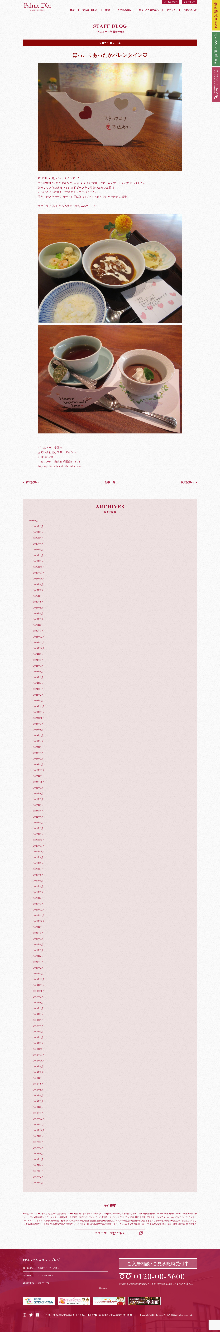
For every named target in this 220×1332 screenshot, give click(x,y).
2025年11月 (39, 572)
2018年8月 (38, 1072)
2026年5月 (38, 537)
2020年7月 (38, 938)
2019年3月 (38, 1031)
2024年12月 (39, 636)
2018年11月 (39, 1054)
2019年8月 (38, 1002)
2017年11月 (39, 1124)
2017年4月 (38, 1165)
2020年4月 (38, 956)
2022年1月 (38, 834)
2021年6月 (38, 874)
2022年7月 (38, 799)
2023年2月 (38, 758)
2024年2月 (38, 694)
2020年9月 (38, 927)
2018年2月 (38, 1107)
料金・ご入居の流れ (149, 10)
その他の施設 (124, 10)
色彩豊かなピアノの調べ (48, 1268)
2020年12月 (39, 909)
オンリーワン (44, 1282)
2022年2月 (38, 828)
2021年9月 (38, 857)
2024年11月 (39, 642)
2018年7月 (38, 1078)
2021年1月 (38, 903)
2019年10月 (39, 990)
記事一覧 (110, 482)
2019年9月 (38, 996)
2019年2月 (38, 1037)
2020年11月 (39, 915)
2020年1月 (38, 973)
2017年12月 (39, 1118)
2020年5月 (38, 950)
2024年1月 (38, 700)
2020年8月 (38, 932)
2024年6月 (38, 671)
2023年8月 (38, 729)
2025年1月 (38, 630)
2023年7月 (38, 735)
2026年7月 (38, 526)
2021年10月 (39, 851)
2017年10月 (39, 1130)
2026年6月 (38, 532)
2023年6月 (38, 741)
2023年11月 (39, 712)
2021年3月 (38, 892)
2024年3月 (38, 688)
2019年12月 (39, 979)
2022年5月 (38, 810)
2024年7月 (38, 665)
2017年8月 (38, 1141)
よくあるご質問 (170, 1)
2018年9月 (38, 1066)
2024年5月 (38, 677)
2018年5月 (38, 1089)
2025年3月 (38, 619)
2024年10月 (39, 648)
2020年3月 (38, 961)
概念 (72, 10)
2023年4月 (38, 752)
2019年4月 (38, 1025)
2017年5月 (38, 1159)
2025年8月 (38, 590)
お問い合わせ (190, 10)
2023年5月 (38, 747)
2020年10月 (39, 921)
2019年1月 (38, 1043)
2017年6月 (38, 1153)
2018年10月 (39, 1060)
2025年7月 (38, 596)
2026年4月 (38, 543)
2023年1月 (38, 764)
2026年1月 (38, 561)
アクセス (171, 10)
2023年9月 (38, 723)
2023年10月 (39, 717)
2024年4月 (38, 683)
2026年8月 (33, 520)
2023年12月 (39, 706)
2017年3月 (38, 1170)
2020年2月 (38, 967)
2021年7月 (38, 868)
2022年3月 (38, 822)
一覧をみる (102, 1288)
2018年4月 (38, 1095)
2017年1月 (38, 1182)
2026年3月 (38, 549)
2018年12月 (39, 1049)
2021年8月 (38, 863)
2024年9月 (38, 654)
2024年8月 (38, 659)
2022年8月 (38, 793)
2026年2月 (38, 555)
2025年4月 (38, 613)
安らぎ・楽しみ (89, 10)
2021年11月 (39, 845)
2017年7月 (38, 1147)
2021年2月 (38, 898)
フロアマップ (189, 1)
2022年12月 (39, 770)
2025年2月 (38, 625)
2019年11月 (39, 985)
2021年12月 (39, 839)
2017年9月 (38, 1136)
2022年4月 (38, 816)
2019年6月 (38, 1014)
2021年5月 (38, 880)
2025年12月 (39, 566)
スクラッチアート (45, 1275)
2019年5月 (38, 1019)
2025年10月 (39, 578)
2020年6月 (38, 944)
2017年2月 (38, 1176)
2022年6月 (38, 805)
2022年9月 (38, 787)
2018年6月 (38, 1083)
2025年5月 (38, 607)
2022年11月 (39, 776)
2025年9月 (38, 584)
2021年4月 (38, 886)
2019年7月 (38, 1008)
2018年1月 (38, 1112)
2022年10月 (39, 781)
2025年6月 (38, 601)
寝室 (107, 10)
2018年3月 (38, 1101)
